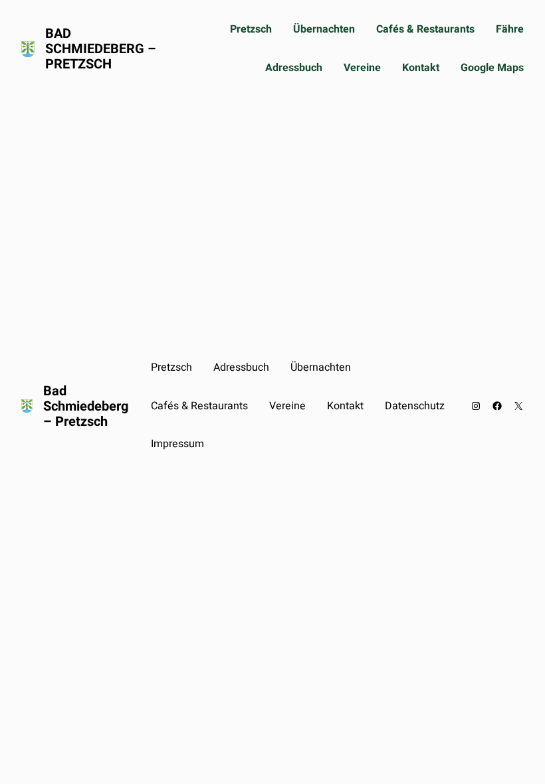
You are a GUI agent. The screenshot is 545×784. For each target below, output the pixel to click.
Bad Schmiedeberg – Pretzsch (100, 49)
